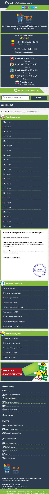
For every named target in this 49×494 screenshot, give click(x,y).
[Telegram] (35, 7)
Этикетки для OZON (10, 338)
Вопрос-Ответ (10, 458)
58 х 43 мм (7, 226)
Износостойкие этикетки (12, 326)
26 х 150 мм (7, 146)
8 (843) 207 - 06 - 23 (25, 64)
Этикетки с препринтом (12, 293)
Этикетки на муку (9, 357)
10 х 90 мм (7, 122)
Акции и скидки (11, 451)
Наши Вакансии (11, 410)
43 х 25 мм (7, 221)
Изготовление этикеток (14, 425)
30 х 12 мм (7, 164)
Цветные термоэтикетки (12, 317)
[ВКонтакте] (23, 7)
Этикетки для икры (10, 352)
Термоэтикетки (9, 288)
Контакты (8, 391)
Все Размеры (13, 117)
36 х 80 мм (7, 217)
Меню (9, 104)
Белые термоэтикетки (11, 298)
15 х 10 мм (7, 127)
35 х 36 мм (7, 207)
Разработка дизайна (13, 433)
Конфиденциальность (15, 493)
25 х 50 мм (7, 136)
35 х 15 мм (7, 202)
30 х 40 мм (7, 174)
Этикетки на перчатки (11, 343)
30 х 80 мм (7, 183)
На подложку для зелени (12, 348)
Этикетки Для (13, 333)
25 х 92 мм (7, 141)
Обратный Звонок (28, 90)
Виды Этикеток (14, 283)
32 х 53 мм (7, 198)
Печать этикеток (11, 429)
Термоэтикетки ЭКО (10, 302)
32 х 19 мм (7, 193)
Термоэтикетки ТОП (10, 312)
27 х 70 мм (7, 150)
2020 (38, 491)
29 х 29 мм (7, 160)
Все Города (26, 82)
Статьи (7, 454)
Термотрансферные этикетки (14, 321)
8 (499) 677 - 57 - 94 (26, 70)
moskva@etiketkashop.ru (20, 3)
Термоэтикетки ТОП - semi (13, 307)
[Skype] (32, 7)
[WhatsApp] (29, 7)
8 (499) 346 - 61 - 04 (24, 48)
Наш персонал (10, 398)
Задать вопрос (10, 443)
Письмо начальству (12, 406)
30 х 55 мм (7, 179)
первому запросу (35, 251)
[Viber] (26, 7)
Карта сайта (9, 415)
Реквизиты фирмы (12, 402)
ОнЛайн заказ (10, 447)
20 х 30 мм (7, 131)
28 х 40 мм (7, 155)
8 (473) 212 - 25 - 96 (26, 76)
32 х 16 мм (7, 188)
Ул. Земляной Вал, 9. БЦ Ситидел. (14, 486)
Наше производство (12, 395)
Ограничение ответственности (36, 493)
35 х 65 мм (7, 212)
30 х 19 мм (7, 169)
